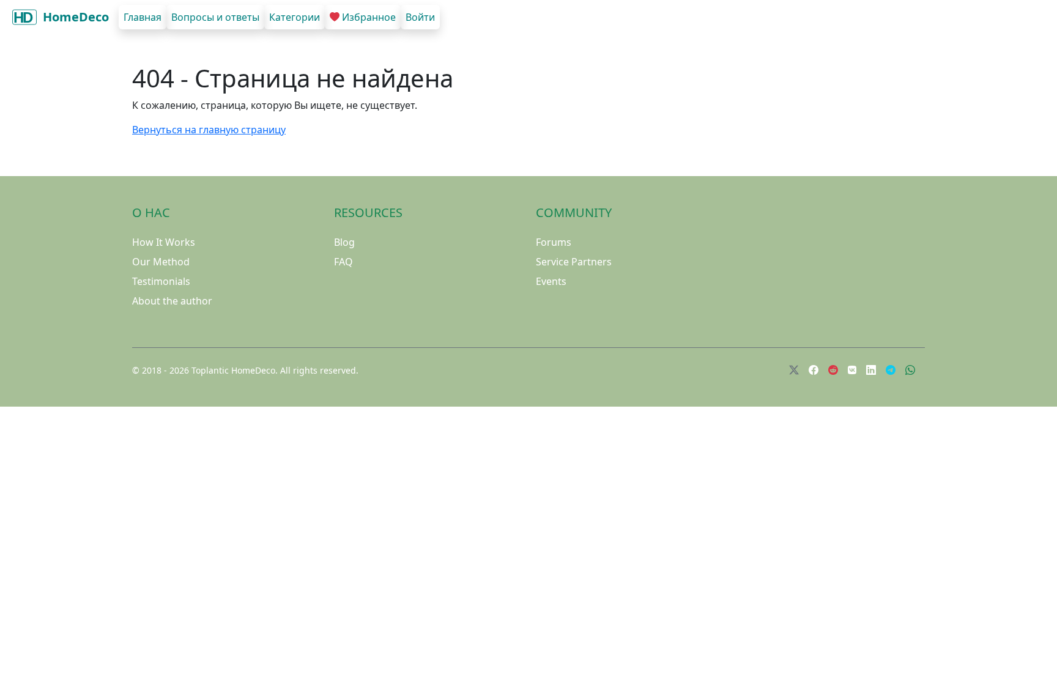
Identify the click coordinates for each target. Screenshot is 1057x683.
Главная (142, 17)
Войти (420, 17)
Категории (294, 17)
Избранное (369, 17)
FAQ (343, 261)
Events (551, 281)
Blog (344, 242)
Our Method (161, 261)
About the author (172, 301)
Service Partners (574, 261)
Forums (553, 242)
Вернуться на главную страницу (209, 129)
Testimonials (161, 281)
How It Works (163, 242)
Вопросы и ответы (215, 17)
